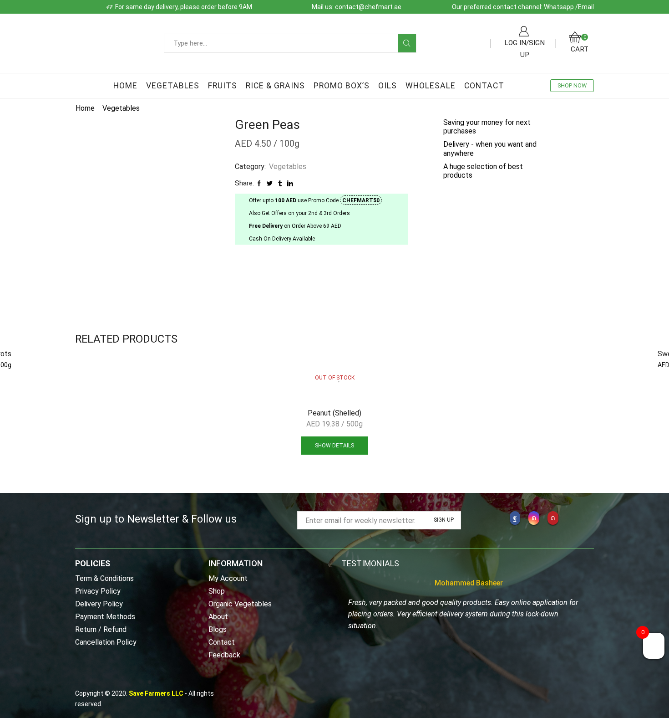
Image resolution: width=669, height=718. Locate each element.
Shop (216, 591)
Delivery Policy (99, 604)
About (218, 616)
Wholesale (430, 85)
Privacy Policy (98, 591)
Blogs (217, 629)
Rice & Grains (275, 85)
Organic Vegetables (240, 604)
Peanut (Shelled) (334, 413)
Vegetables (172, 85)
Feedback (224, 655)
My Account (228, 579)
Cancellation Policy (106, 642)
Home (125, 85)
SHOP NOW (572, 85)
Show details (334, 445)
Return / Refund (101, 629)
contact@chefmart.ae (368, 6)
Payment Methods (105, 616)
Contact (484, 85)
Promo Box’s (342, 85)
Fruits (222, 85)
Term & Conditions (104, 579)
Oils (387, 85)
